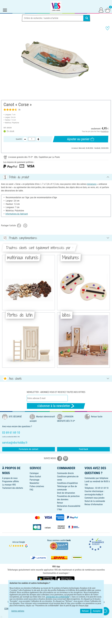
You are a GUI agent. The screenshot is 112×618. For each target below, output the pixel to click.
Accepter (97, 611)
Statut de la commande (95, 501)
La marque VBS (9, 484)
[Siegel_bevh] (59, 546)
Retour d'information (94, 504)
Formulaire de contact (28, 449)
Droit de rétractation (66, 493)
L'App (59, 509)
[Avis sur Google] (18, 544)
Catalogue (34, 473)
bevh (68, 540)
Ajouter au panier (78, 139)
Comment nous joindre (94, 498)
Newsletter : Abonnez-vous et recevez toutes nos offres (56, 392)
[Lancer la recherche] (86, 18)
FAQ (31, 489)
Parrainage (34, 479)
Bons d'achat (35, 476)
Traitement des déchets (12, 488)
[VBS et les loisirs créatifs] (56, 6)
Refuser (85, 611)
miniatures (91, 184)
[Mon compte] (101, 10)
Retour (60, 502)
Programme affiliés (10, 481)
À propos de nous (9, 478)
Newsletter (34, 483)
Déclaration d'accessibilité (68, 506)
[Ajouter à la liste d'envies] (107, 28)
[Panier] (107, 10)
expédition (104, 131)
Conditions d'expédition (67, 483)
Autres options (17, 611)
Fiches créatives (37, 486)
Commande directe (65, 473)
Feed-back (83, 449)
